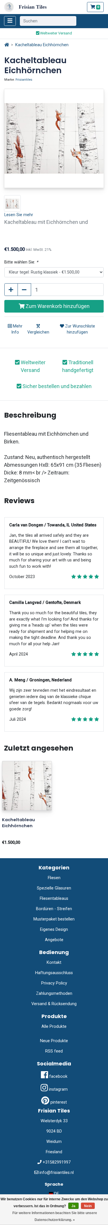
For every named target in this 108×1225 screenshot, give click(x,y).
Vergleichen (38, 332)
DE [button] (56, 1193)
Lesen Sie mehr (18, 214)
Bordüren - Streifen (54, 908)
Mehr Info (16, 329)
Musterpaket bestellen (54, 919)
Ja (73, 1206)
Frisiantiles (24, 79)
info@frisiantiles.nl (56, 1172)
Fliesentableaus (54, 898)
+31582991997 (57, 1162)
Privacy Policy (54, 983)
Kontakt (54, 962)
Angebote (54, 939)
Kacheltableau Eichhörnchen (42, 44)
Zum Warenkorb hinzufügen (57, 306)
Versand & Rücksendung (54, 1003)
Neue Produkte (54, 1040)
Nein (88, 1206)
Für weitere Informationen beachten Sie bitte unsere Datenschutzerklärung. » (54, 1216)
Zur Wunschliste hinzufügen (79, 329)
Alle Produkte (54, 1026)
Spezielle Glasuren (54, 888)
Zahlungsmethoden (54, 993)
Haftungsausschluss (54, 972)
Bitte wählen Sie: (21, 262)
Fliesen (54, 877)
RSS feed (54, 1051)
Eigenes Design (54, 929)
